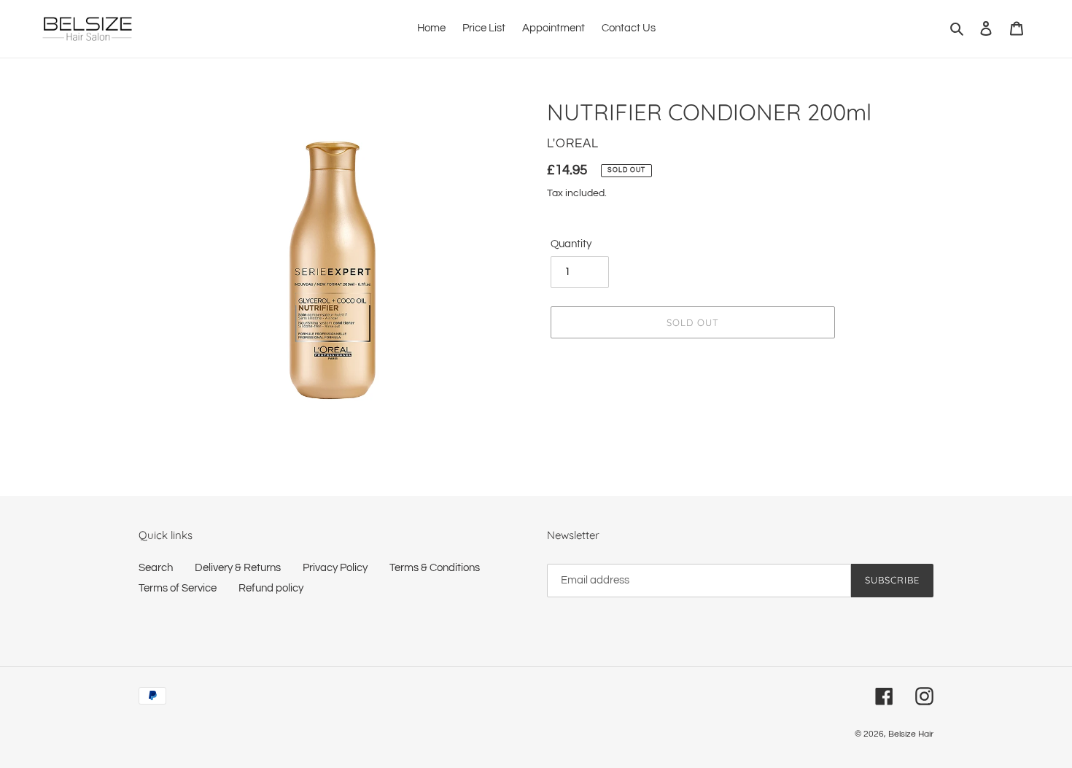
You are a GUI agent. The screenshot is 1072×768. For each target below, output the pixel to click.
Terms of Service (178, 588)
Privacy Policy (335, 567)
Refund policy (270, 588)
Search (156, 567)
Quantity (571, 243)
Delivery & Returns (238, 567)
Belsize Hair (910, 734)
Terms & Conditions (434, 567)
